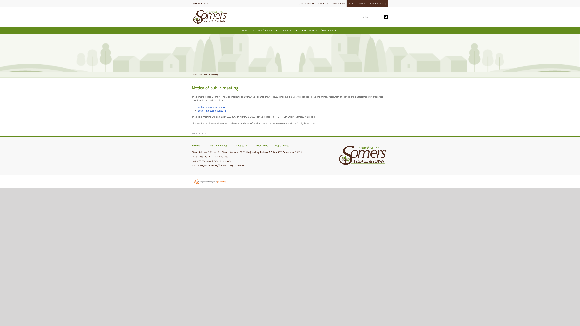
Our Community (218, 145)
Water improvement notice (212, 107)
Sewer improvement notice (212, 110)
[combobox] (371, 17)
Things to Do (240, 145)
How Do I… (197, 145)
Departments (282, 145)
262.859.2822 (200, 3)
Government (261, 145)
